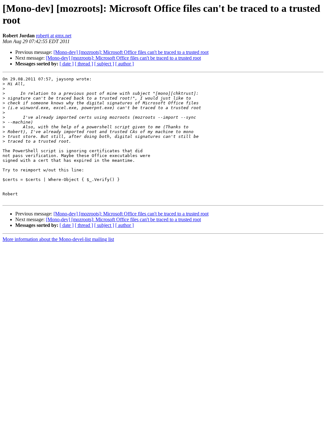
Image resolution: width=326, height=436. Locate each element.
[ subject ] (104, 63)
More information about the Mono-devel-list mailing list (58, 239)
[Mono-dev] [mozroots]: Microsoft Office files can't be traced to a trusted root (131, 52)
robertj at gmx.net (53, 35)
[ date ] (67, 63)
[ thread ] (84, 63)
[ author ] (124, 63)
